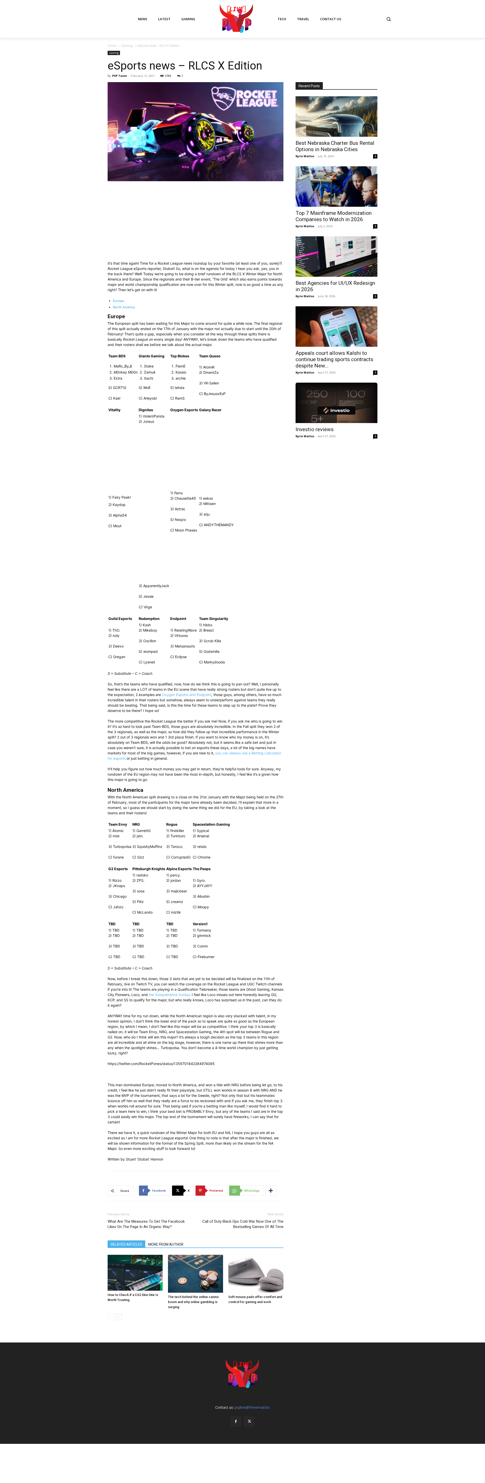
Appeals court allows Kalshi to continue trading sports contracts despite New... (334, 359)
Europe (118, 301)
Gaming (126, 45)
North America (124, 307)
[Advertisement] (195, 223)
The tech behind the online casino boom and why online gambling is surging (193, 1302)
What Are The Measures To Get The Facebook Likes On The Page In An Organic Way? (146, 1224)
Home (112, 45)
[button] (388, 19)
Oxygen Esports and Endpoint (186, 694)
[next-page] (119, 1317)
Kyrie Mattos (305, 156)
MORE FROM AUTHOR (165, 1244)
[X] (249, 1422)
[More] (271, 1191)
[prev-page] (111, 1317)
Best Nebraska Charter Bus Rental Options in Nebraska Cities (335, 146)
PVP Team (119, 76)
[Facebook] (236, 1422)
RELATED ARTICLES (126, 1244)
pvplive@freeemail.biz (252, 1407)
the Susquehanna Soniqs (169, 994)
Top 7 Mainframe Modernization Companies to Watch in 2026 (334, 216)
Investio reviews (315, 429)
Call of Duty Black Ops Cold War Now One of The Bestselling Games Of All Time (242, 1224)
